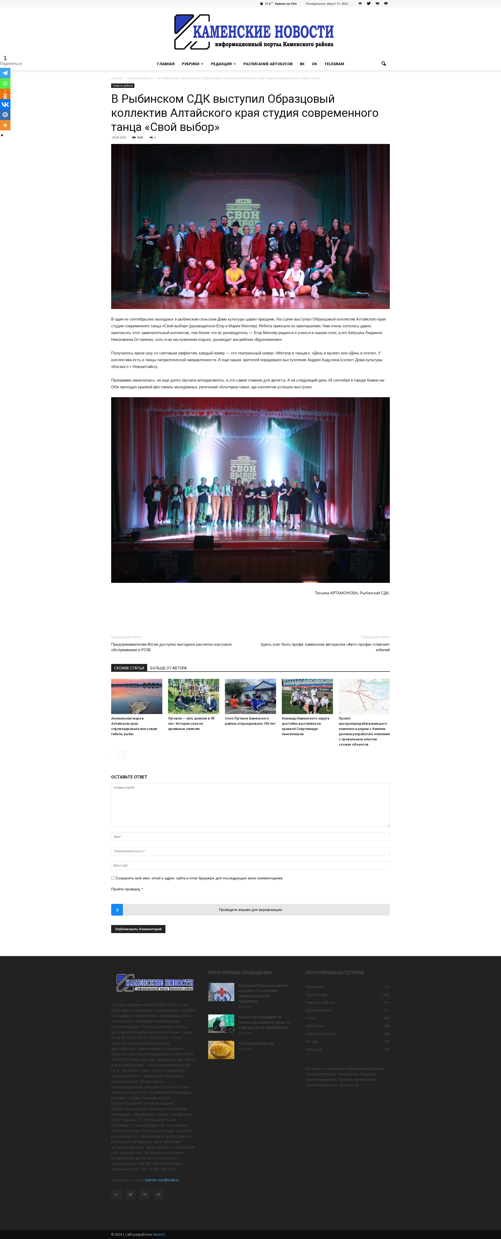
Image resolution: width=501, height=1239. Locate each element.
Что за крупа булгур (255, 1043)
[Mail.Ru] (5, 115)
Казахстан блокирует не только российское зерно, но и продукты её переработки (264, 1022)
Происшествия (318, 1010)
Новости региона (320, 1033)
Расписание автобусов (268, 63)
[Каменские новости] (250, 32)
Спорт (310, 1018)
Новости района (123, 85)
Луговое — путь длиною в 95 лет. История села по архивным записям (191, 723)
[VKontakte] (377, 3)
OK (314, 63)
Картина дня (316, 994)
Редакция (221, 63)
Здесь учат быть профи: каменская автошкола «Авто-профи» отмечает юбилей (325, 647)
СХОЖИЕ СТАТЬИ (129, 668)
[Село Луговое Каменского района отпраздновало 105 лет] (250, 696)
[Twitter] (369, 3)
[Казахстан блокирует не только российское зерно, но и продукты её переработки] (221, 1023)
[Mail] (360, 3)
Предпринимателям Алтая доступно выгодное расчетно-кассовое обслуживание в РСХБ (171, 647)
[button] (383, 64)
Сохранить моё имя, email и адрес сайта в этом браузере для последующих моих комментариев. (199, 878)
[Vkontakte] (5, 104)
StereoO (159, 1234)
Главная (166, 63)
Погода (311, 1041)
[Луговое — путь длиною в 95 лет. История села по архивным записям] (193, 696)
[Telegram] (5, 73)
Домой (116, 78)
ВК (302, 63)
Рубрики (190, 63)
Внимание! (314, 986)
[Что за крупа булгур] (221, 1050)
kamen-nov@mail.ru (162, 1179)
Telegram (334, 63)
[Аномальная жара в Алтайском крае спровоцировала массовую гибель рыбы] (136, 696)
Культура (313, 1049)
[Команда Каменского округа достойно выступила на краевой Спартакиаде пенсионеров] (307, 696)
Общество (314, 1025)
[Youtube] (386, 3)
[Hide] (2, 135)
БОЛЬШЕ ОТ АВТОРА (168, 668)
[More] (5, 125)
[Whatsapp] (5, 83)
